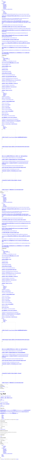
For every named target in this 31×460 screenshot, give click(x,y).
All (3, 10)
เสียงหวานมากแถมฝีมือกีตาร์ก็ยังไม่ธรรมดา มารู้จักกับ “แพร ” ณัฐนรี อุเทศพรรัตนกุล (14, 349)
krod (1, 399)
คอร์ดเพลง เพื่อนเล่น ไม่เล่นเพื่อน (7, 73)
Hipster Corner (5, 127)
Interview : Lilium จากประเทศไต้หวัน (7, 111)
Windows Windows (24, 411)
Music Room (4, 5)
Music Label (4, 4)
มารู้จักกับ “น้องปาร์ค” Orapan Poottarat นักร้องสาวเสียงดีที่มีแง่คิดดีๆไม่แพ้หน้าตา (14, 137)
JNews (3, 419)
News (2, 416)
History (4, 447)
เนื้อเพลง (14, 413)
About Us (4, 1)
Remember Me (3, 426)
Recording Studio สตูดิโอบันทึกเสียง (7, 202)
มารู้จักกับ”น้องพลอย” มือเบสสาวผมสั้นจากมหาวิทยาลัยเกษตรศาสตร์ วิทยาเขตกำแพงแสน (15, 146)
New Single (4, 12)
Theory (4, 59)
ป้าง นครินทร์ (9, 413)
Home (1, 391)
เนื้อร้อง (11, 413)
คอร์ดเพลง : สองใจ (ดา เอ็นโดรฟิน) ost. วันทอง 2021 (10, 83)
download (28, 410)
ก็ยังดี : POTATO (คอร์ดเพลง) (4, 403)
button (14, 410)
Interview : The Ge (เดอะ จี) (6, 104)
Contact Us (4, 2)
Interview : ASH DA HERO (6, 107)
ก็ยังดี (3, 391)
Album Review (5, 93)
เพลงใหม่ (17, 413)
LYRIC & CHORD (5, 58)
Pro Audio (4, 8)
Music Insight (5, 94)
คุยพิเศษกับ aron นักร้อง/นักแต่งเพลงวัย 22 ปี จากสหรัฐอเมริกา (11, 120)
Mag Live (3, 125)
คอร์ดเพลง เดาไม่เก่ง (5, 69)
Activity (4, 11)
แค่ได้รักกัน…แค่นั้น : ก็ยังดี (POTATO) (6, 397)
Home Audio (4, 7)
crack (25, 410)
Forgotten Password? (2, 429)
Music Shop (4, 449)
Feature (3, 417)
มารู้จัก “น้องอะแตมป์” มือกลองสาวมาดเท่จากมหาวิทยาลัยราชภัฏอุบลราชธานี (14, 167)
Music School (5, 6)
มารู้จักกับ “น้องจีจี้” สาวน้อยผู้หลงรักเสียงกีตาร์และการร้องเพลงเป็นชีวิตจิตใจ (13, 159)
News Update (5, 13)
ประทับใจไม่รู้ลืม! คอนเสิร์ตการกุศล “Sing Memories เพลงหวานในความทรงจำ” (14, 26)
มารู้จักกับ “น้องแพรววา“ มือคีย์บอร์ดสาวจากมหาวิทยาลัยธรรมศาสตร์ (12, 189)
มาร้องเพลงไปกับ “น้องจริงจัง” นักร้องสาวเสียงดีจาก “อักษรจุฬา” (12, 180)
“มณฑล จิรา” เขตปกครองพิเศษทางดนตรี (8, 101)
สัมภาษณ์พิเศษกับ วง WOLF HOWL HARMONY (9, 117)
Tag (2, 391)
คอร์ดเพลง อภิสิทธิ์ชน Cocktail (6, 66)
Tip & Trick (4, 60)
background (3, 410)
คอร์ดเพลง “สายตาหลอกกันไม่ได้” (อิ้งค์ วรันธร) (9, 76)
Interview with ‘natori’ (5, 114)
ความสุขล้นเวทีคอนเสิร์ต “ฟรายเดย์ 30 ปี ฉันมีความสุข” (10, 39)
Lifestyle (4, 128)
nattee (1, 405)
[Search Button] (7, 191)
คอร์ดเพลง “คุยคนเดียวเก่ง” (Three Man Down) (9, 86)
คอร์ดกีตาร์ (2, 413)
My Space (4, 95)
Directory (3, 3)
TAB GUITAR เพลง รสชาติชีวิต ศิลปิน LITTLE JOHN (10, 62)
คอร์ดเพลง (7, 413)
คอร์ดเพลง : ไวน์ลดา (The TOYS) (7, 90)
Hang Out (4, 126)
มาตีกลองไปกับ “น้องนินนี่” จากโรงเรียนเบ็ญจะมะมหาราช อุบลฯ (12, 170)
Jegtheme (17, 419)
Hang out (4, 451)
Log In (1, 436)
